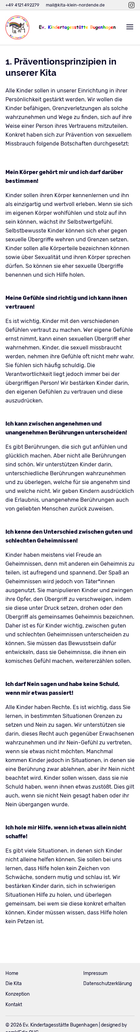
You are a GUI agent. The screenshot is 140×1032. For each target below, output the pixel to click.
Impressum (95, 973)
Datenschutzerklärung (107, 983)
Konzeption (17, 994)
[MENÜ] (130, 28)
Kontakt (13, 1005)
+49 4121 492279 (22, 4)
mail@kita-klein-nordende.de (75, 4)
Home (11, 973)
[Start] (17, 27)
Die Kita (13, 983)
